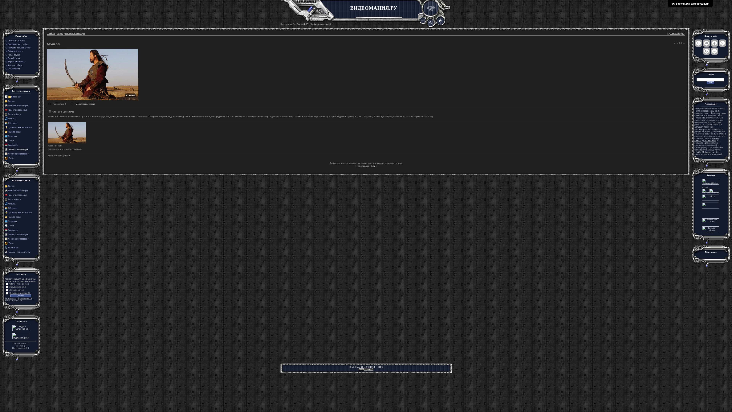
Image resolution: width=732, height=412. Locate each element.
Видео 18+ (16, 97)
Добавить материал (320, 24)
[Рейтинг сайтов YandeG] (710, 224)
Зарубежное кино (17, 287)
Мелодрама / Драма (85, 104)
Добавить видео (676, 33)
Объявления (709, 140)
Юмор (11, 158)
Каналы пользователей (19, 252)
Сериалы (12, 136)
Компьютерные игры (18, 105)
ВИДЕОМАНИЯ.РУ (358, 367)
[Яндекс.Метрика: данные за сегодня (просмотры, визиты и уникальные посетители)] (20, 336)
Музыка (11, 118)
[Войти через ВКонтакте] (706, 43)
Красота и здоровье (17, 110)
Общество (13, 123)
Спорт (11, 140)
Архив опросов (25, 298)
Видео (60, 33)
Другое (11, 101)
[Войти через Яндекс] (722, 43)
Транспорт (13, 145)
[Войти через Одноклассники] (714, 51)
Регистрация (363, 166)
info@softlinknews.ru (704, 152)
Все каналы (13, 247)
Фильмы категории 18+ (20, 293)
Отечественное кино (19, 284)
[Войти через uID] (698, 43)
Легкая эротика (16, 290)
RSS (306, 24)
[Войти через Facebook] (714, 43)
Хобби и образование (18, 154)
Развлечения (14, 132)
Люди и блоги (14, 114)
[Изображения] (67, 133)
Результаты (10, 298)
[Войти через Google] (706, 51)
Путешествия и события (20, 127)
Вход (373, 166)
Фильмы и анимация (18, 149)
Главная (51, 33)
